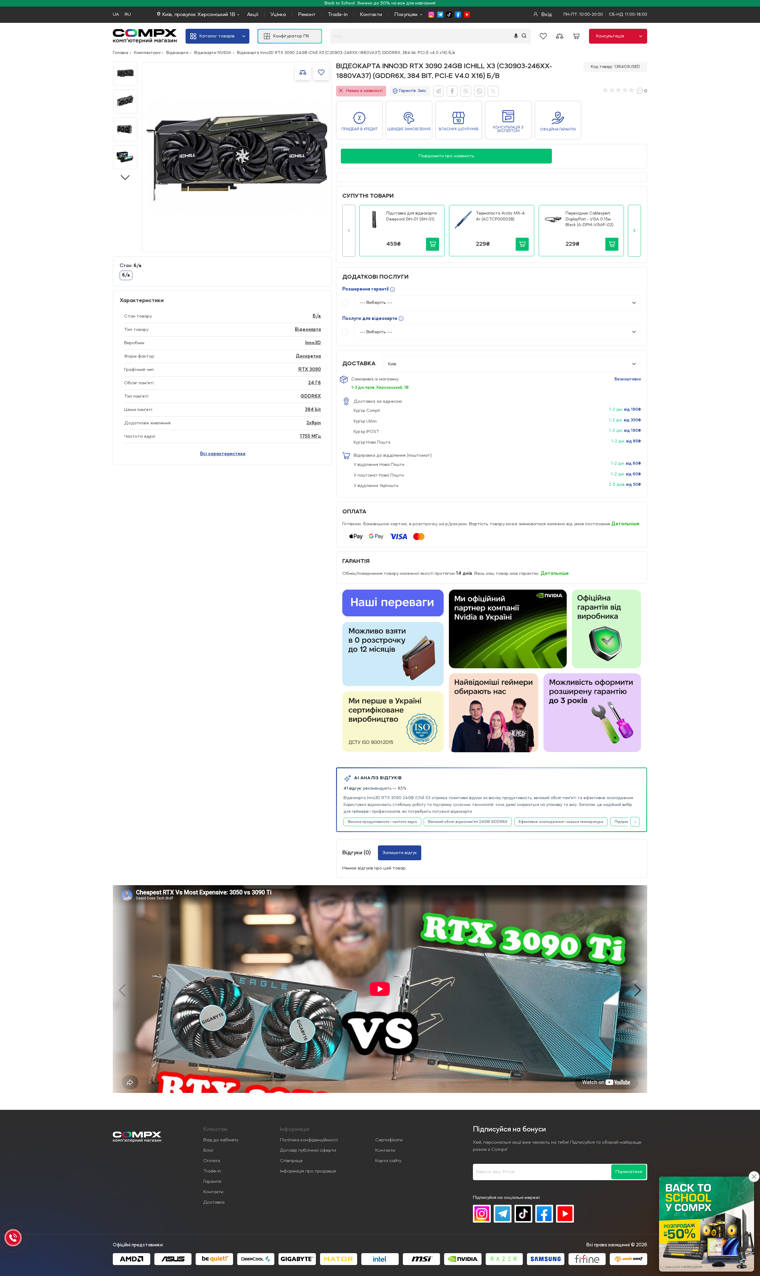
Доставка (213, 1202)
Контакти (371, 14)
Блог (208, 1150)
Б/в (317, 316)
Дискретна (308, 356)
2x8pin (313, 423)
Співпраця (291, 1160)
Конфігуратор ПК (291, 36)
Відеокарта (308, 329)
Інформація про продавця (308, 1171)
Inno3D (313, 343)
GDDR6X (310, 396)
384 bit (313, 409)
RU (128, 14)
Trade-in (338, 14)
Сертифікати (389, 1140)
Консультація (610, 36)
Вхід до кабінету (220, 1140)
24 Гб (314, 383)
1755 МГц (310, 436)
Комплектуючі (147, 53)
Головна (120, 53)
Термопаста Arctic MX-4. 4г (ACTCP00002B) (501, 216)
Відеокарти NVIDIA (212, 53)
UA (116, 14)
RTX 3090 (309, 369)
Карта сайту (388, 1160)
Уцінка (278, 14)
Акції (252, 14)
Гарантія (212, 1181)
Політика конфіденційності (309, 1140)
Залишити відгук (399, 852)
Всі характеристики (223, 454)
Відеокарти (177, 53)
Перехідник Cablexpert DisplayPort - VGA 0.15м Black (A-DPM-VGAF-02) (589, 219)
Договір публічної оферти (308, 1150)
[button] (348, 230)
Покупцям (405, 14)
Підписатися (628, 1171)
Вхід (546, 14)
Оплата (211, 1160)
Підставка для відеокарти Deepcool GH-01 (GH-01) (411, 216)
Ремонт (307, 14)
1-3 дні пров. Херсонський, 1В (379, 387)
